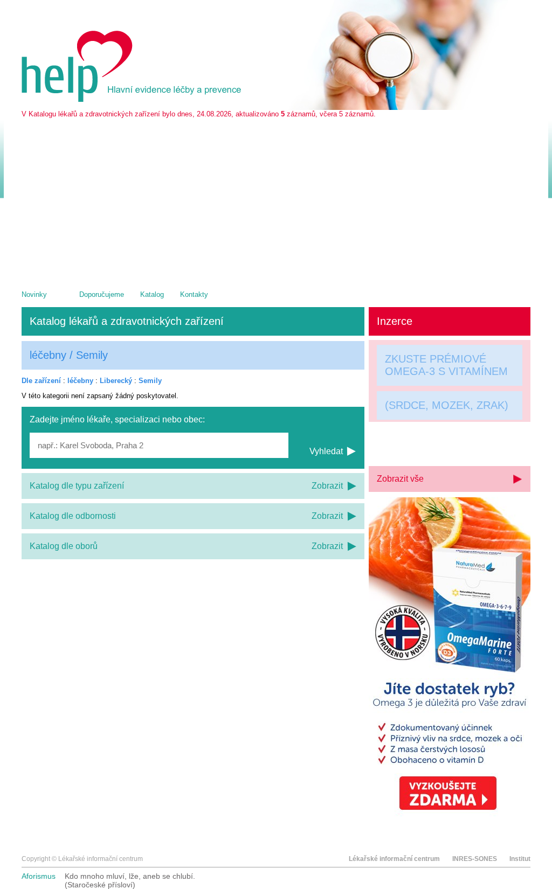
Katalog (152, 294)
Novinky (34, 294)
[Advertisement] (276, 198)
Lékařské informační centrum (394, 859)
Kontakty (194, 294)
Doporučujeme (101, 294)
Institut (519, 859)
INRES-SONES (474, 859)
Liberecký (116, 381)
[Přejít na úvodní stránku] (133, 99)
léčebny (80, 381)
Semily (150, 381)
